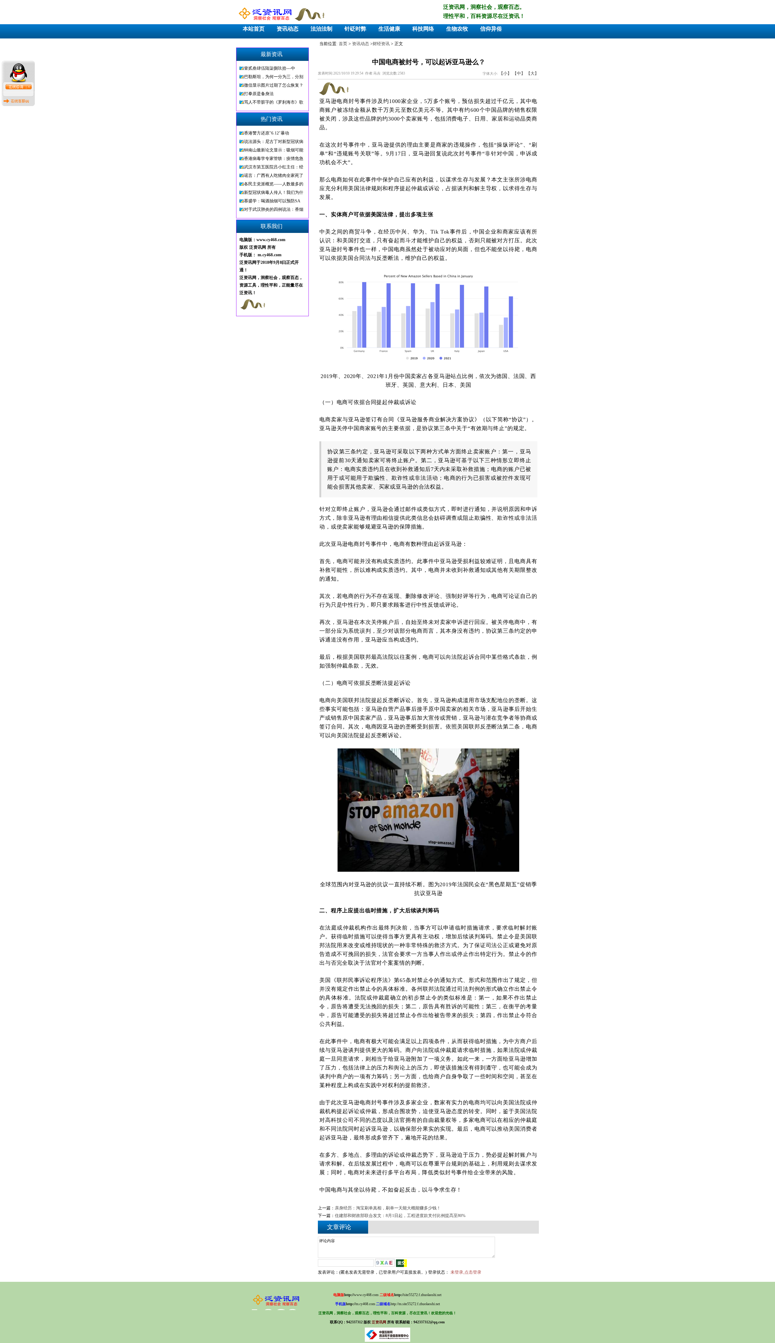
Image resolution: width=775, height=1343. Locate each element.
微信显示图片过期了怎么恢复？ (273, 85)
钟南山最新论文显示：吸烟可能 (273, 150)
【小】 (505, 73)
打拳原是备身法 (259, 93)
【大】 (532, 73)
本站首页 (254, 29)
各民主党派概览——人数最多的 (273, 184)
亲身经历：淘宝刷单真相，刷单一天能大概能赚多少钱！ (388, 1208)
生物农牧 (457, 29)
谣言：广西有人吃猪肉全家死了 (273, 175)
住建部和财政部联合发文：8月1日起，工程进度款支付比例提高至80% (400, 1215)
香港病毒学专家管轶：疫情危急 (273, 158)
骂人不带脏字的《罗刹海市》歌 (273, 102)
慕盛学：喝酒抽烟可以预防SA (272, 201)
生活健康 (389, 29)
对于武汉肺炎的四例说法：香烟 (273, 209)
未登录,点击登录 (465, 1272)
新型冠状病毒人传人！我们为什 (273, 192)
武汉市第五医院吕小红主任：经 (273, 167)
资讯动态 (287, 29)
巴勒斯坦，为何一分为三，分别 (273, 77)
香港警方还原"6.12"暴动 (266, 133)
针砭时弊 (355, 29)
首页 (343, 43)
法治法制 (321, 29)
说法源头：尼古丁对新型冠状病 (273, 141)
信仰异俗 (491, 29)
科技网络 (423, 29)
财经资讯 (381, 43)
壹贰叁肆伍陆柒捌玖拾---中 (269, 68)
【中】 (519, 73)
